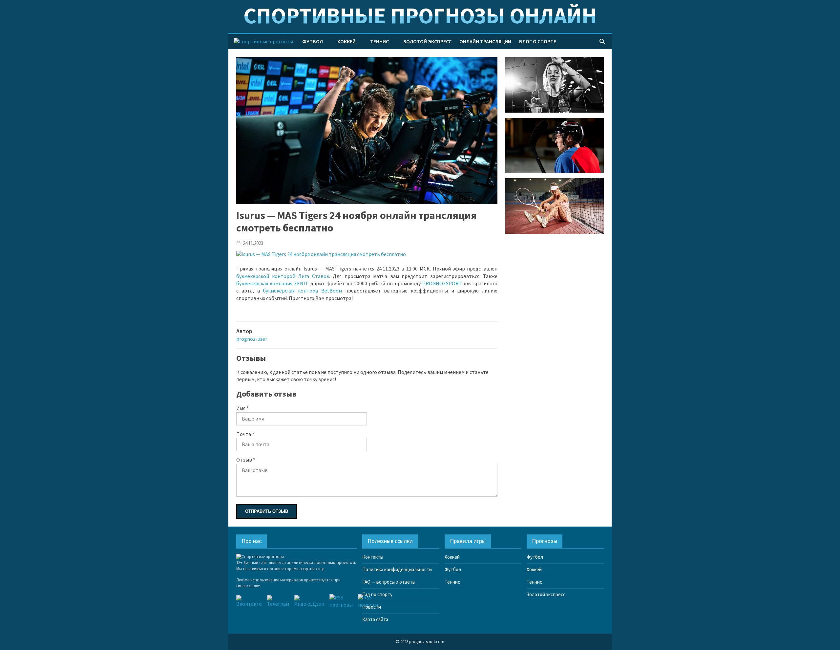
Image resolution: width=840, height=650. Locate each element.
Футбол (312, 41)
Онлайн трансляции (485, 41)
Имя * (242, 408)
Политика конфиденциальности (397, 569)
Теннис (379, 41)
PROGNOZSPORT (442, 283)
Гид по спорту (377, 594)
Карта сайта (375, 619)
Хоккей (346, 41)
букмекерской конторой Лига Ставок (282, 276)
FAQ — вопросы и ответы (388, 582)
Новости (371, 607)
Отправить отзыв (266, 511)
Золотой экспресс (427, 41)
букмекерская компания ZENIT (272, 283)
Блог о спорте (537, 41)
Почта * (245, 434)
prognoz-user (251, 339)
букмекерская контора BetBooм (302, 290)
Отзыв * (245, 460)
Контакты (372, 557)
